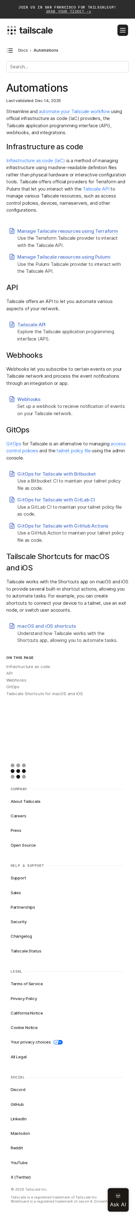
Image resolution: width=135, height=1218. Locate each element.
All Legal (19, 1056)
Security (19, 921)
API (9, 673)
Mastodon (20, 1133)
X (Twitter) (21, 1177)
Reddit (17, 1147)
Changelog (21, 936)
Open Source (23, 845)
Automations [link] (46, 50)
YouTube (19, 1162)
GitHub (17, 1104)
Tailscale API (96, 189)
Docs (23, 50)
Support (18, 877)
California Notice (27, 1012)
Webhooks (16, 680)
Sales (16, 892)
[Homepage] (28, 771)
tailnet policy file (73, 451)
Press (16, 830)
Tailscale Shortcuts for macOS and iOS (44, 693)
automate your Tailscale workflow (74, 111)
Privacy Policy (24, 998)
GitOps (13, 444)
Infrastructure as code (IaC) (35, 160)
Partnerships (23, 907)
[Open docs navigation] (10, 50)
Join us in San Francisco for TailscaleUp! (67, 9)
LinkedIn (19, 1118)
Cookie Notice (24, 1027)
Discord (18, 1089)
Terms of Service (27, 983)
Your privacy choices (31, 1041)
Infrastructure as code (28, 666)
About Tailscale (25, 801)
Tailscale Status (26, 950)
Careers (18, 815)
